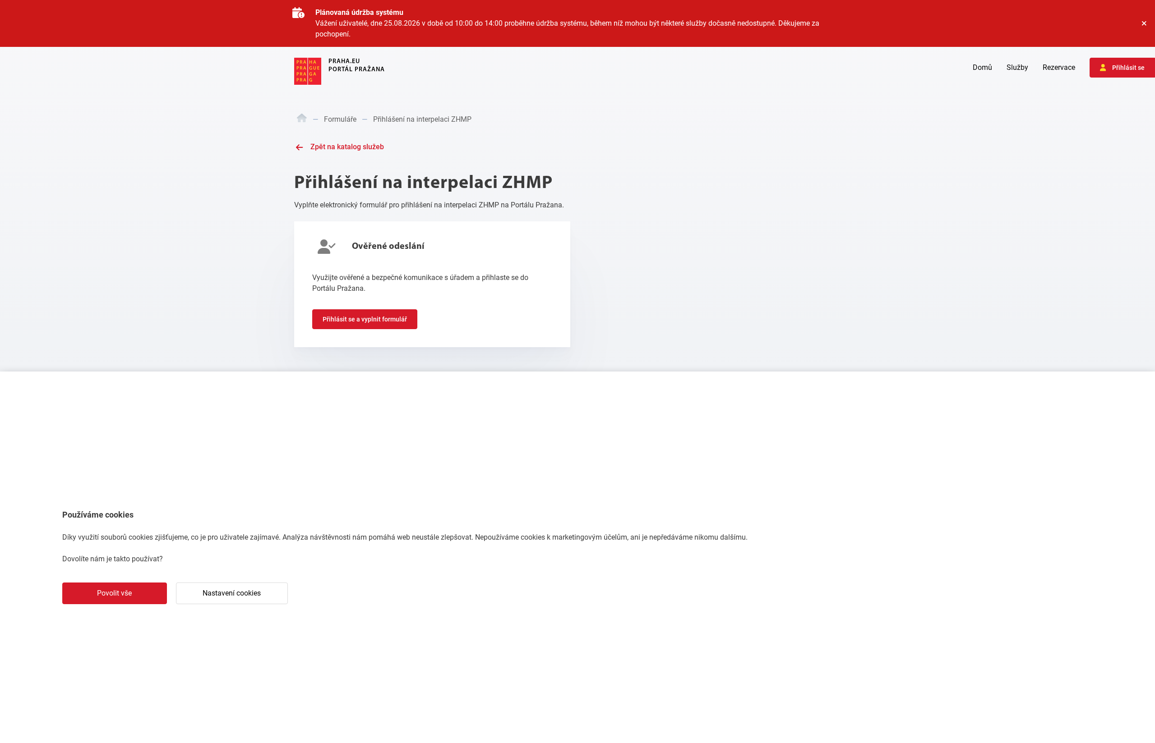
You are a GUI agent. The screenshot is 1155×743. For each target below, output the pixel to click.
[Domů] (302, 119)
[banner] (339, 71)
